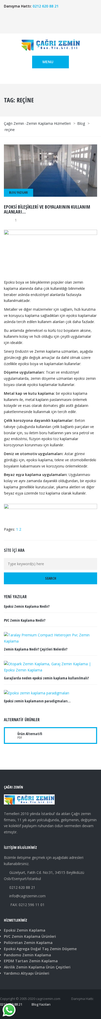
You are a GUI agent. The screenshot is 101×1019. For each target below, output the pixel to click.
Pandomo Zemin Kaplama (27, 954)
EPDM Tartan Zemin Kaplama (31, 960)
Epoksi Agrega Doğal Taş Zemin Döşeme (40, 948)
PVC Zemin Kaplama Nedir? (24, 620)
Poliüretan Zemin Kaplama (28, 942)
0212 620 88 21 (46, 6)
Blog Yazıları (18, 192)
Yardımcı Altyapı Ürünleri (26, 973)
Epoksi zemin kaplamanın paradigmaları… (37, 700)
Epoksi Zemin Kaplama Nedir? (26, 606)
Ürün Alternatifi (29, 733)
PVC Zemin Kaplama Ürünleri (30, 936)
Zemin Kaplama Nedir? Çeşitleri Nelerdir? (35, 649)
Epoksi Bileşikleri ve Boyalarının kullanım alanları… (47, 209)
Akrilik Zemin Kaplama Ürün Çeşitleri (37, 967)
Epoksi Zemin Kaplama (24, 930)
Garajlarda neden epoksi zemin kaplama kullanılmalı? (46, 678)
